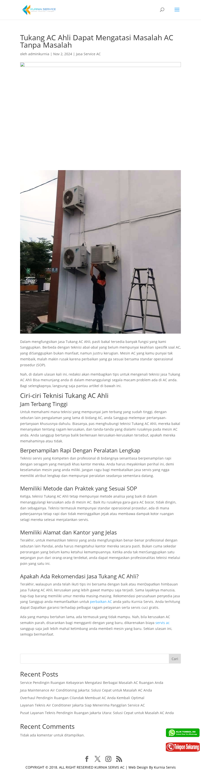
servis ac (162, 622)
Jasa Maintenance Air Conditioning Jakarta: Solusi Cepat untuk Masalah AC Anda (86, 690)
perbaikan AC (101, 601)
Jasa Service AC (88, 54)
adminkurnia (38, 54)
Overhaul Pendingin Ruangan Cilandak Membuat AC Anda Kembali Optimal (82, 697)
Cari (175, 658)
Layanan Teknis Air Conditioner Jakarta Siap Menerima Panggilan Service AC (82, 705)
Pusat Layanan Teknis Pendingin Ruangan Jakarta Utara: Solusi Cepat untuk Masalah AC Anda (97, 712)
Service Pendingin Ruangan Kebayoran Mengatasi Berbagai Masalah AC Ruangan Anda (91, 682)
